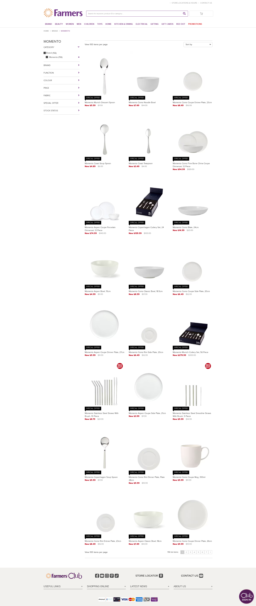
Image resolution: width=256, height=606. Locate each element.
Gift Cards (167, 24)
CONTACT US (206, 3)
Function (49, 73)
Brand (48, 24)
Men (79, 24)
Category (49, 47)
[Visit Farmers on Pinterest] (112, 576)
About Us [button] (180, 586)
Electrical (142, 24)
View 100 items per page (96, 44)
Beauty (59, 24)
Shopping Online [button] (98, 586)
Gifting (155, 24)
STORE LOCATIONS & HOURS (185, 3)
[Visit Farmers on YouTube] (102, 576)
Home (108, 24)
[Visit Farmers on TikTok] (117, 576)
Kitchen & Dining (123, 24)
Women (70, 24)
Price (46, 88)
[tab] (63, 586)
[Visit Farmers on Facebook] (97, 576)
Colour (48, 80)
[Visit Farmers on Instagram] (107, 576)
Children (89, 24)
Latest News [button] (138, 586)
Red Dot (180, 24)
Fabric (47, 95)
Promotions (195, 24)
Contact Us (189, 575)
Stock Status (51, 110)
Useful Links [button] (52, 586)
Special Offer (51, 103)
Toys (99, 24)
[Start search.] (184, 14)
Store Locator (146, 575)
